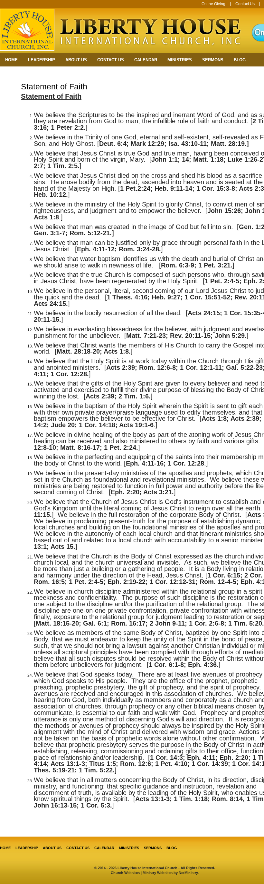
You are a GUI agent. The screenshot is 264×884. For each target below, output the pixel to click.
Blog (240, 59)
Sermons (212, 59)
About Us (76, 59)
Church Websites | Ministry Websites (142, 873)
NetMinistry (188, 873)
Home (11, 59)
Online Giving (213, 4)
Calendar (145, 59)
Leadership (41, 59)
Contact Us (245, 4)
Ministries (179, 59)
